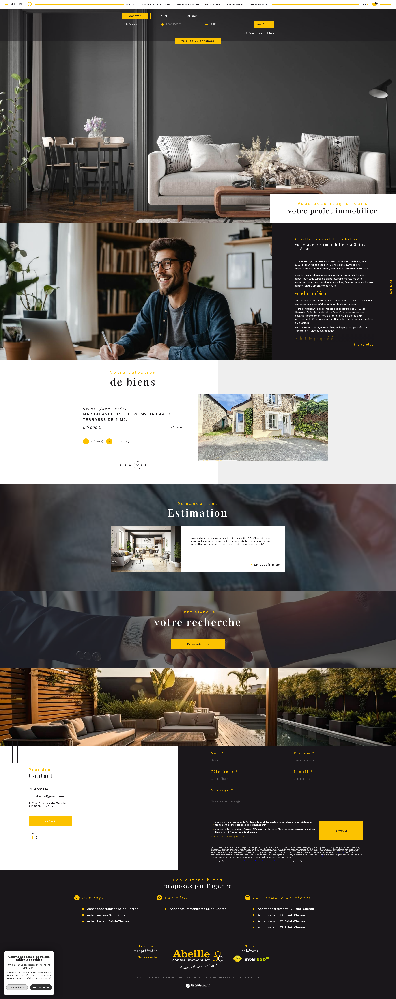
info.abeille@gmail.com (46, 796)
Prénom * (304, 753)
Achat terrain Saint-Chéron (108, 921)
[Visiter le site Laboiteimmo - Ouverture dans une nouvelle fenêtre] (197, 989)
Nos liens (234, 977)
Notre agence (258, 4)
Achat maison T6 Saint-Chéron (281, 927)
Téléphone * (224, 771)
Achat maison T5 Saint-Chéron (281, 921)
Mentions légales (217, 977)
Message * (222, 790)
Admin (227, 977)
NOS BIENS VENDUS (187, 4)
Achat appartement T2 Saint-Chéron (286, 909)
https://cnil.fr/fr (339, 852)
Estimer (191, 15)
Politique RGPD (246, 977)
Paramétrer (17, 987)
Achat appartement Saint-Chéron (112, 909)
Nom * (217, 753)
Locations (163, 4)
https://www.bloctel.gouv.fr (327, 856)
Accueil (131, 4)
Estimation (212, 4)
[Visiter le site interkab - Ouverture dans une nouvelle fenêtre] (257, 959)
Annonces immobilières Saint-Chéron (198, 909)
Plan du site (203, 977)
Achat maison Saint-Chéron (108, 915)
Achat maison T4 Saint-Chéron (281, 915)
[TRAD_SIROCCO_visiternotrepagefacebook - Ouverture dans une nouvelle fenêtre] (33, 837)
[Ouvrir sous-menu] (153, 4)
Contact (391, 287)
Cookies (256, 977)
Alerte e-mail (234, 4)
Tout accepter (41, 987)
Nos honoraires (191, 977)
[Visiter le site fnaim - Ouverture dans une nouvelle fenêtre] (237, 958)
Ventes (146, 4)
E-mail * (303, 771)
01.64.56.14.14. (39, 789)
